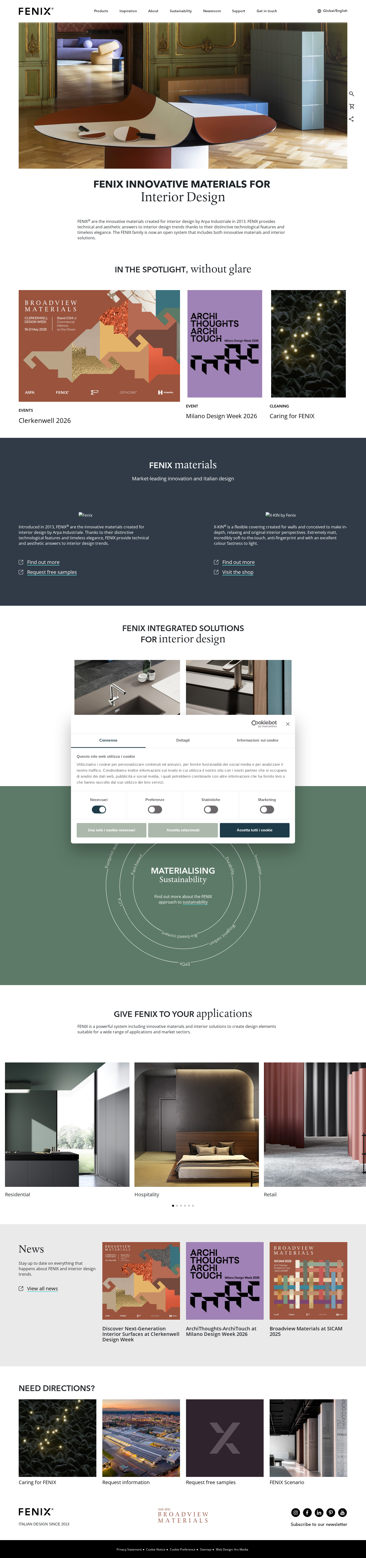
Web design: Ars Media (232, 1549)
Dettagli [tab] (183, 740)
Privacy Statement (129, 1549)
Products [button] (101, 11)
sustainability (195, 902)
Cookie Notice (155, 1549)
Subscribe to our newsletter (319, 1524)
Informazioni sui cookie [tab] (257, 740)
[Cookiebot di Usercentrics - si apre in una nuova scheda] (255, 724)
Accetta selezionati (183, 830)
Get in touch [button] (267, 11)
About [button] (153, 11)
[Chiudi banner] (288, 724)
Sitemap (205, 1549)
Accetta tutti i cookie (254, 830)
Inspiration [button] (128, 11)
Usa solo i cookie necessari (111, 830)
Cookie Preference (182, 1549)
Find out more (183, 95)
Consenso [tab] (108, 740)
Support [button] (238, 11)
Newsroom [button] (212, 11)
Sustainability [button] (181, 11)
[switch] (155, 809)
